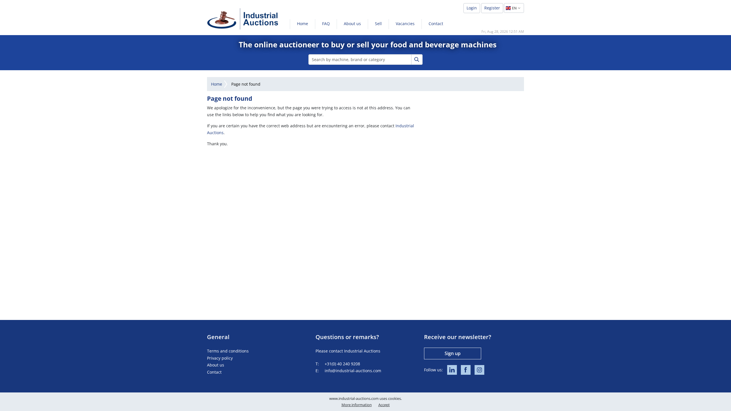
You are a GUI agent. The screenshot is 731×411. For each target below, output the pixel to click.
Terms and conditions (228, 351)
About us (352, 23)
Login (472, 8)
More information (357, 404)
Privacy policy (220, 358)
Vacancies (405, 23)
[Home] (242, 19)
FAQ (326, 23)
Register (492, 8)
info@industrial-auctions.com (353, 370)
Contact (436, 23)
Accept (384, 404)
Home (302, 23)
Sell (378, 23)
